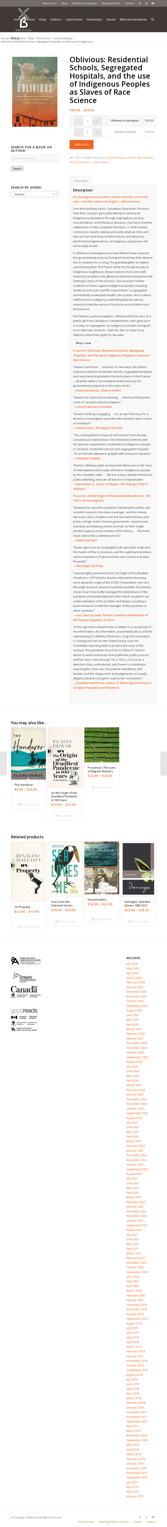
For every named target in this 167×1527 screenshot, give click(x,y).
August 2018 (134, 1375)
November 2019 (136, 1309)
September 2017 (137, 1421)
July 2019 (132, 1328)
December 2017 (136, 1412)
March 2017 (133, 1431)
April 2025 (132, 1024)
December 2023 (136, 1099)
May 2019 (132, 1337)
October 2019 (135, 1314)
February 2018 (135, 1403)
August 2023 (134, 1118)
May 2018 (132, 1389)
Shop (64, 3)
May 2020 (132, 1281)
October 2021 (135, 1221)
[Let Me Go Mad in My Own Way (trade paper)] (163, 764)
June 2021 (132, 1239)
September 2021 (137, 1225)
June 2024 (132, 1071)
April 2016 (132, 1449)
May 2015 (132, 1487)
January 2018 (134, 1407)
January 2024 (134, 1094)
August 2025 (134, 1010)
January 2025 (134, 1038)
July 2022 (132, 1178)
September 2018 (137, 1370)
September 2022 (137, 1169)
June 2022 (132, 1183)
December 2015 (136, 1468)
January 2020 (134, 1300)
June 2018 (132, 1384)
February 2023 (135, 1146)
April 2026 (132, 973)
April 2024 (132, 1080)
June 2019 (132, 1333)
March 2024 (133, 1085)
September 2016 (137, 1440)
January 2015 (134, 1496)
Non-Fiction (76, 162)
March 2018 (133, 1398)
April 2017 (132, 1426)
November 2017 (136, 1417)
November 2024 (136, 1048)
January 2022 (134, 1206)
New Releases (145, 157)
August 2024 (134, 1062)
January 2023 (134, 1150)
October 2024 (135, 1052)
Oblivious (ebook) (125, 132)
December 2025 (136, 992)
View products (30, 804)
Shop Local (83, 343)
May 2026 (132, 968)
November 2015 (136, 1473)
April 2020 (132, 1286)
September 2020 (137, 1272)
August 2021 (134, 1230)
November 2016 (136, 1435)
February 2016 (135, 1459)
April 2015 (132, 1491)
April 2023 (132, 1136)
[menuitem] (50, 3)
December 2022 (136, 1155)
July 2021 (132, 1235)
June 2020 (132, 1277)
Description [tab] (81, 180)
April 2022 (132, 1193)
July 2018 (132, 1379)
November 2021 (136, 1216)
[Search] (152, 19)
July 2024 (132, 1066)
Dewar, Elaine (101, 162)
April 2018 (132, 1393)
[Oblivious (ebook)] (3, 764)
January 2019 (134, 1356)
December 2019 (136, 1305)
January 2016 (134, 1463)
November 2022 (136, 1160)
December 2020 (136, 1263)
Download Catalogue (84, 3)
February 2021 (135, 1258)
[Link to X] (146, 3)
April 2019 (132, 1342)
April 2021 (132, 1248)
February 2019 (135, 1351)
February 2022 (135, 1202)
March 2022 (133, 1197)
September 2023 (137, 1113)
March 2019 (133, 1347)
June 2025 (132, 1015)
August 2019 (134, 1323)
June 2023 (132, 1127)
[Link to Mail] (153, 3)
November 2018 (136, 1361)
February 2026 (135, 982)
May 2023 (132, 1132)
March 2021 (133, 1253)
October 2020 (135, 1267)
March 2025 (133, 1029)
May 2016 (132, 1445)
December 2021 (136, 1211)
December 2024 (136, 1043)
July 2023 (132, 1122)
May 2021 (132, 1244)
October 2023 (135, 1108)
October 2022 (135, 1164)
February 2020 (135, 1295)
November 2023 (136, 1104)
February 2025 (135, 1034)
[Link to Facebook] (140, 3)
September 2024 (137, 1057)
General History (116, 157)
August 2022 (134, 1174)
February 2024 (135, 1090)
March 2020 (133, 1290)
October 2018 (135, 1365)
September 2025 (137, 1006)
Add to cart (82, 144)
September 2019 (137, 1319)
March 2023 (133, 1141)
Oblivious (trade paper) (125, 120)
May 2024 (132, 1076)
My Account (50, 3)
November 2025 (136, 996)
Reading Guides (111, 3)
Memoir (131, 157)
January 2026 (134, 987)
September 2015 (137, 1477)
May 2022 (132, 1188)
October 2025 (135, 1001)
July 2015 (132, 1482)
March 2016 (133, 1454)
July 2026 (132, 964)
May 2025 (132, 1020)
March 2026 (133, 978)
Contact (129, 3)
